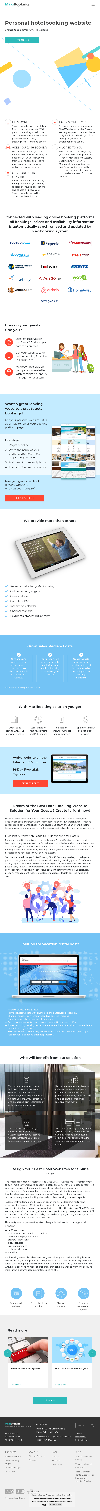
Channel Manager (13, 1467)
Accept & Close (55, 1504)
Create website (24, 498)
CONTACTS (57, 1464)
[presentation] (8, 1353)
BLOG (78, 1452)
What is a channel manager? (71, 1368)
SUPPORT (56, 1460)
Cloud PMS (10, 1471)
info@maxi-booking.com (81, 1438)
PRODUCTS (10, 1452)
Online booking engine (12, 1462)
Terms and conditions (14, 1498)
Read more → (17, 1385)
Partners (32, 1460)
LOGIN (55, 1452)
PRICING (56, 1457)
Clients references (37, 1456)
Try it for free (22, 40)
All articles (50, 1400)
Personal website (13, 1457)
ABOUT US (33, 1452)
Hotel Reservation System (25, 1368)
